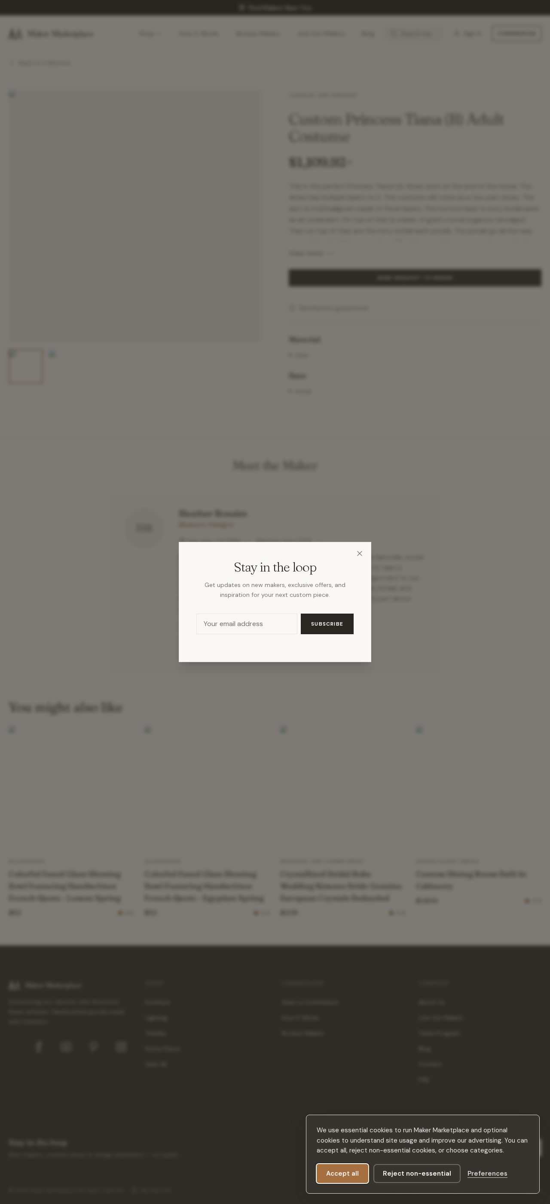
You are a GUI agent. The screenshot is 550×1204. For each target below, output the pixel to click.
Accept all (342, 1173)
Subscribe (327, 623)
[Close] (359, 553)
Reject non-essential (417, 1173)
